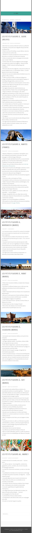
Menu (17, 13)
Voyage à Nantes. (16, 203)
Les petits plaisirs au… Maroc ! (15, 454)
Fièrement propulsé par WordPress (13, 529)
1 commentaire (11, 228)
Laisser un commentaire (15, 43)
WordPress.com (18, 530)
